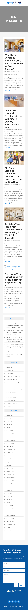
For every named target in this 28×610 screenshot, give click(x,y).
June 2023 (9, 534)
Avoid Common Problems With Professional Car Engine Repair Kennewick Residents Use (15, 325)
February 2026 (10, 434)
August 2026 (10, 415)
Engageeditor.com (19, 606)
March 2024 (10, 506)
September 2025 (11, 449)
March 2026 (10, 431)
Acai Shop (9, 367)
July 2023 (9, 531)
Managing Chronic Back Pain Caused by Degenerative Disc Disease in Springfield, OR (14, 339)
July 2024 (9, 493)
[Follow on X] (12, 601)
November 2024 (11, 481)
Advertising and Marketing (13, 379)
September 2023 (11, 524)
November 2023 (11, 518)
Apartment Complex (12, 403)
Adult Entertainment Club (13, 376)
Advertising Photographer (13, 383)
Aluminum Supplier (11, 397)
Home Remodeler (9, 131)
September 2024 (11, 487)
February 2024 (10, 509)
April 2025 (9, 465)
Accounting (10, 370)
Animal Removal (11, 400)
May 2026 (9, 424)
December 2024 (11, 477)
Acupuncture (10, 373)
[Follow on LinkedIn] (18, 601)
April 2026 (9, 427)
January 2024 (10, 512)
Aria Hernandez (10, 71)
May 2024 (9, 499)
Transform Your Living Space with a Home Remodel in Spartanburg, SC (13, 280)
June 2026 (9, 421)
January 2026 (10, 437)
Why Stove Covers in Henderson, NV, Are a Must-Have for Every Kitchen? (13, 62)
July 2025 (9, 456)
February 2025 (10, 471)
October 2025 (10, 446)
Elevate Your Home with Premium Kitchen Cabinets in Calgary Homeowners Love (13, 119)
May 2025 (9, 462)
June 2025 (9, 459)
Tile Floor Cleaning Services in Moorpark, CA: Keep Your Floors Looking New (13, 175)
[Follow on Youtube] (15, 601)
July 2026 (9, 418)
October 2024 (10, 484)
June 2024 (9, 496)
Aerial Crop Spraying (12, 386)
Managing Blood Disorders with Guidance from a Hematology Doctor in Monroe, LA (15, 332)
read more (7, 91)
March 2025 (10, 468)
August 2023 (10, 527)
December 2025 (11, 440)
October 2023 (10, 521)
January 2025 (10, 474)
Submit (22, 585)
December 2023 (11, 515)
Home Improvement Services (12, 73)
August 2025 (10, 452)
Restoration (14, 75)
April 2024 (9, 503)
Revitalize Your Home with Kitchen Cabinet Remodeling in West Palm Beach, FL (13, 231)
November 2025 (11, 443)
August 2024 (10, 490)
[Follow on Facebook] (9, 601)
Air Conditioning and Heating (14, 389)
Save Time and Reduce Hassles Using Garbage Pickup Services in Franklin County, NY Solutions (15, 346)
